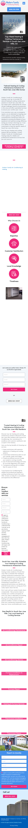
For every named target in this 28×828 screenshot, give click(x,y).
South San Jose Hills (11, 57)
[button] (24, 3)
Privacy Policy (14, 825)
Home (4, 57)
